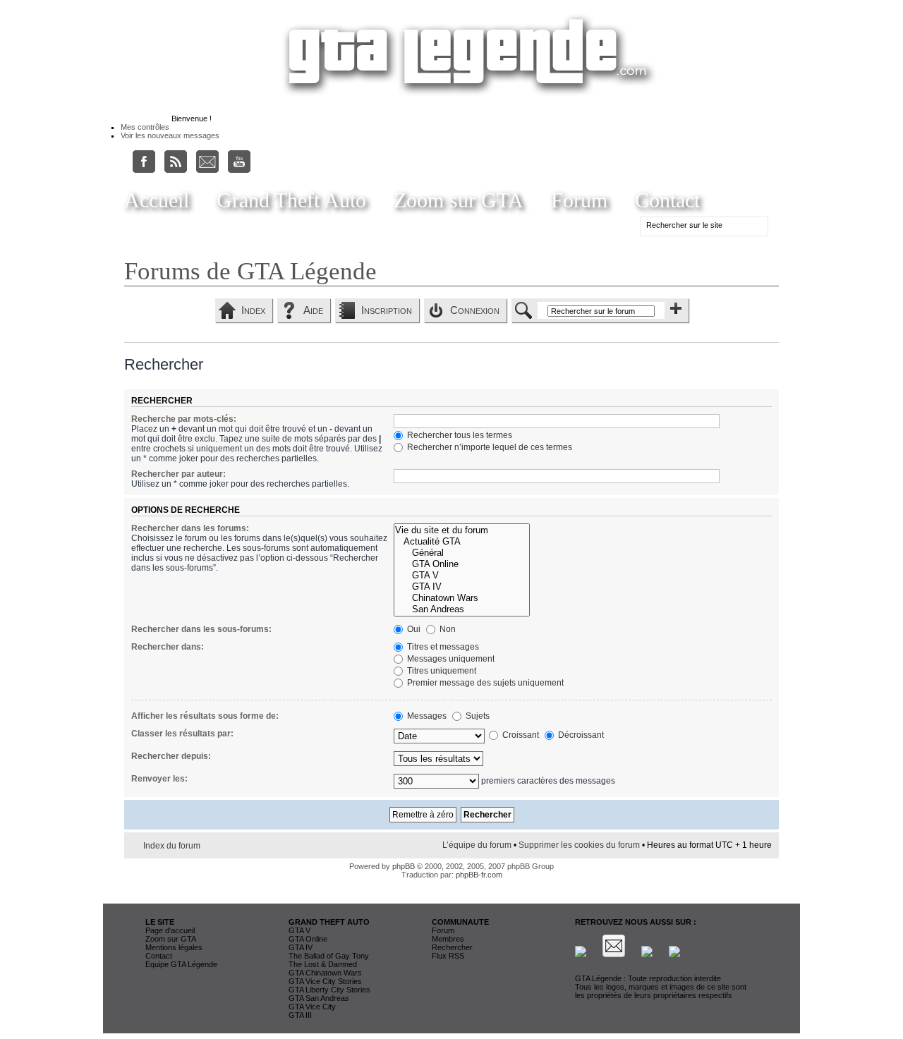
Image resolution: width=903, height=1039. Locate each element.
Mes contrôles (145, 127)
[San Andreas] (461, 609)
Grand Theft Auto (291, 200)
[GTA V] (461, 575)
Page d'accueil (170, 930)
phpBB (403, 866)
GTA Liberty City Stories (329, 989)
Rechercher (452, 947)
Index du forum (171, 846)
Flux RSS (448, 956)
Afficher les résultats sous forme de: (205, 716)
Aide (313, 310)
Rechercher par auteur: (178, 474)
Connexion (474, 310)
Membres (448, 939)
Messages (426, 716)
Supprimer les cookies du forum (579, 845)
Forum (579, 200)
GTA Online (308, 939)
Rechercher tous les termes (458, 435)
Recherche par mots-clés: (183, 419)
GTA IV (301, 947)
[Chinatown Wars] (461, 598)
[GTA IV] (461, 587)
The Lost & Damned (323, 964)
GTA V (299, 930)
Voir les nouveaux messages (170, 135)
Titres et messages (442, 647)
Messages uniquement (450, 659)
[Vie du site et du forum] (461, 530)
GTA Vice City (312, 1006)
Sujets (476, 716)
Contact (667, 200)
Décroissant (580, 735)
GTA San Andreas (319, 998)
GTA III (300, 1015)
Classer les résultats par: (182, 734)
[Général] (461, 553)
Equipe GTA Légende (181, 964)
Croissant (519, 735)
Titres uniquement (440, 671)
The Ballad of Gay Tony (329, 956)
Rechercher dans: (167, 647)
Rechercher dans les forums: (190, 528)
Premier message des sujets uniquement (484, 683)
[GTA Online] (461, 564)
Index (253, 310)
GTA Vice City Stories (325, 981)
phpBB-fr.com (479, 874)
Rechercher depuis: (171, 756)
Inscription (386, 310)
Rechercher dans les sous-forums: (201, 629)
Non (446, 629)
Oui (412, 629)
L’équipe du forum (476, 845)
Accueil (156, 200)
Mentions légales (173, 947)
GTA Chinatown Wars (325, 972)
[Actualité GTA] (461, 541)
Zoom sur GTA (458, 200)
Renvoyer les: (159, 779)
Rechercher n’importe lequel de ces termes (488, 447)
